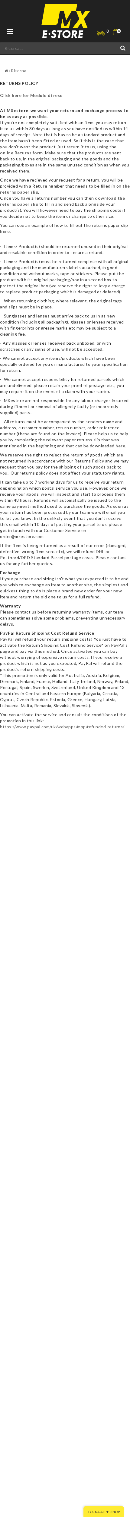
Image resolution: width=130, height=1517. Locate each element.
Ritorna (19, 70)
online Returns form (21, 152)
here (5, 231)
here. (120, 445)
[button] (119, 32)
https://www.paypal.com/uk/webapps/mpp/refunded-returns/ (62, 726)
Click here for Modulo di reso (31, 95)
